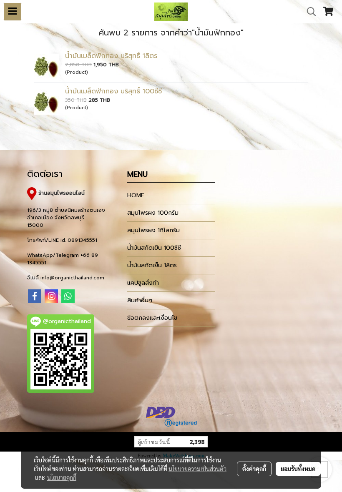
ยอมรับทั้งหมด (298, 468)
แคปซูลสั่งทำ (143, 283)
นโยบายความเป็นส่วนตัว (197, 468)
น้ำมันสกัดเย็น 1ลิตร (152, 265)
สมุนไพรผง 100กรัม (153, 212)
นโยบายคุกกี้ (61, 477)
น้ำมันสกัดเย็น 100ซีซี (154, 247)
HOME (135, 195)
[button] (308, 11)
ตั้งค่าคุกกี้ (254, 468)
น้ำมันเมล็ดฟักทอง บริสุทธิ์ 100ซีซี (113, 91)
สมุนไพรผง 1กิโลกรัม (153, 230)
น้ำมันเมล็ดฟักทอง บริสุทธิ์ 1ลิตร (111, 56)
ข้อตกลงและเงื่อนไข (152, 318)
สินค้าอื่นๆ (139, 300)
